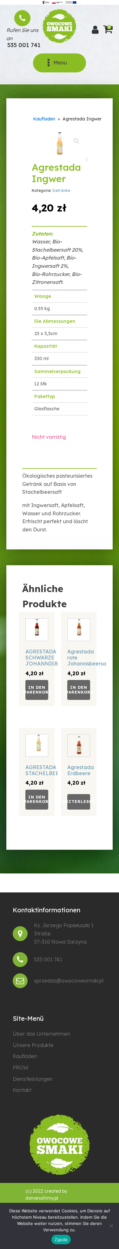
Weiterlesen (78, 801)
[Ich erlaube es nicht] (111, 1226)
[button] (76, 141)
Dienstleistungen (32, 1079)
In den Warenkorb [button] (36, 689)
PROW (20, 1067)
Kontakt (22, 1090)
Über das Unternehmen (41, 1034)
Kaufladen (44, 119)
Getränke (61, 190)
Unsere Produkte (33, 1045)
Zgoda (61, 1239)
